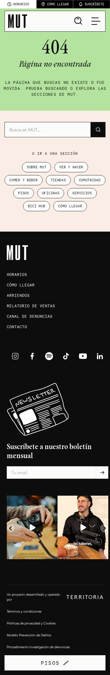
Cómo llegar (70, 206)
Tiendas (58, 180)
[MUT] (17, 21)
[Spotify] (49, 356)
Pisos (23, 193)
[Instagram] (15, 356)
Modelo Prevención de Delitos (29, 635)
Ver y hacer (71, 167)
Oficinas (51, 193)
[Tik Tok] (66, 356)
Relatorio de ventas (31, 305)
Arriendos (18, 295)
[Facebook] (32, 356)
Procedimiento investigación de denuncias (38, 647)
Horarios (17, 274)
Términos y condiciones (24, 611)
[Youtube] (82, 356)
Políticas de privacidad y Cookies (31, 623)
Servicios (82, 193)
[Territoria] (85, 597)
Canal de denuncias (29, 316)
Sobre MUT (36, 167)
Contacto (17, 326)
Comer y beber (23, 180)
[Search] (78, 21)
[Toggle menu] (96, 21)
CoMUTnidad (90, 180)
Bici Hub (36, 206)
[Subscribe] (102, 472)
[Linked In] (99, 356)
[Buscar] (98, 129)
